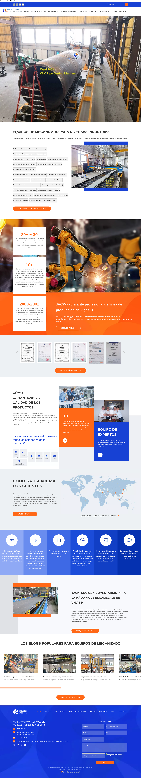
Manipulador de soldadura (54, 180)
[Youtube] (25, 745)
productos (48, 711)
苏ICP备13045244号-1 (75, 769)
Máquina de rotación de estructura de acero (26, 185)
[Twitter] (14, 4)
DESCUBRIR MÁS (67, 328)
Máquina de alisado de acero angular (24, 164)
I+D (70, 711)
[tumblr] (17, 4)
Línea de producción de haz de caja (52, 185)
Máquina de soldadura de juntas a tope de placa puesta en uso (103, 677)
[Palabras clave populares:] (126, 4)
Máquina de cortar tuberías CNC (57, 159)
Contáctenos (122, 711)
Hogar (39, 711)
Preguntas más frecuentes (99, 711)
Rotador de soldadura (37, 180)
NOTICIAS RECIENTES (69, 697)
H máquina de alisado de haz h (57, 174)
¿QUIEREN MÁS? (24, 514)
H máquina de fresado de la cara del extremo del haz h (30, 154)
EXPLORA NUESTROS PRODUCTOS (31, 208)
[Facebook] (23, 4)
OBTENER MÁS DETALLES (70, 370)
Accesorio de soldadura (20, 200)
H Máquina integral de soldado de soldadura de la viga (30, 149)
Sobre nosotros (60, 711)
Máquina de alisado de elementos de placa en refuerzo (51, 195)
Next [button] (124, 353)
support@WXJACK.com (24, 738)
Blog (112, 711)
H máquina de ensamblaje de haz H (24, 169)
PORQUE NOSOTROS (84, 631)
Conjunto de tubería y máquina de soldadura (42, 200)
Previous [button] (17, 353)
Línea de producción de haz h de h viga (50, 164)
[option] (109, 166)
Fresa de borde (41, 159)
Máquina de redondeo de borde (23, 195)
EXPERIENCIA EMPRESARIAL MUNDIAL (99, 516)
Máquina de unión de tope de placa (24, 159)
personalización (80, 711)
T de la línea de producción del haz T (24, 190)
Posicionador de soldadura (21, 180)
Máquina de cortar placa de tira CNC (49, 190)
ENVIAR (105, 762)
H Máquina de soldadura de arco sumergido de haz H (29, 174)
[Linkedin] (20, 4)
